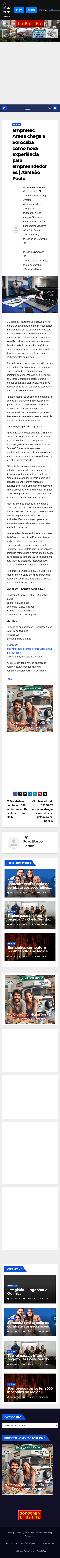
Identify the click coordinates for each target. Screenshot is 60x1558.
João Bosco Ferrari (36, 187)
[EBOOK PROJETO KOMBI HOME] (30, 708)
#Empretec (29, 208)
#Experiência (31, 234)
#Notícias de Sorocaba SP (35, 241)
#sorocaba (35, 265)
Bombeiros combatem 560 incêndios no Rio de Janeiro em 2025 (17, 809)
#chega (43, 195)
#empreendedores (32, 204)
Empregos (12, 1286)
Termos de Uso (48, 1543)
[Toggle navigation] (27, 108)
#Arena (27, 195)
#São (26, 265)
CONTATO (41, 1551)
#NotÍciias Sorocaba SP (33, 254)
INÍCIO (9, 1543)
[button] (49, 108)
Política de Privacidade (24, 1551)
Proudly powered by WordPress (21, 1532)
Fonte (10, 679)
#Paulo (43, 260)
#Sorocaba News (32, 269)
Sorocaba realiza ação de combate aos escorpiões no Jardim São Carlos (28, 887)
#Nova (27, 260)
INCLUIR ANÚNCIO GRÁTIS (26, 1543)
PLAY (19, 10)
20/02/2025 (15, 1299)
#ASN (35, 195)
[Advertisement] (30, 73)
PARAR (31, 10)
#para (35, 260)
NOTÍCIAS (16, 124)
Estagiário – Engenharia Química (27, 1292)
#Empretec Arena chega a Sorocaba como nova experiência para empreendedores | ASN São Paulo (35, 222)
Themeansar (30, 1536)
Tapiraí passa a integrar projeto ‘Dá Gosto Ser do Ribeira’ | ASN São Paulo (28, 919)
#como (27, 200)
